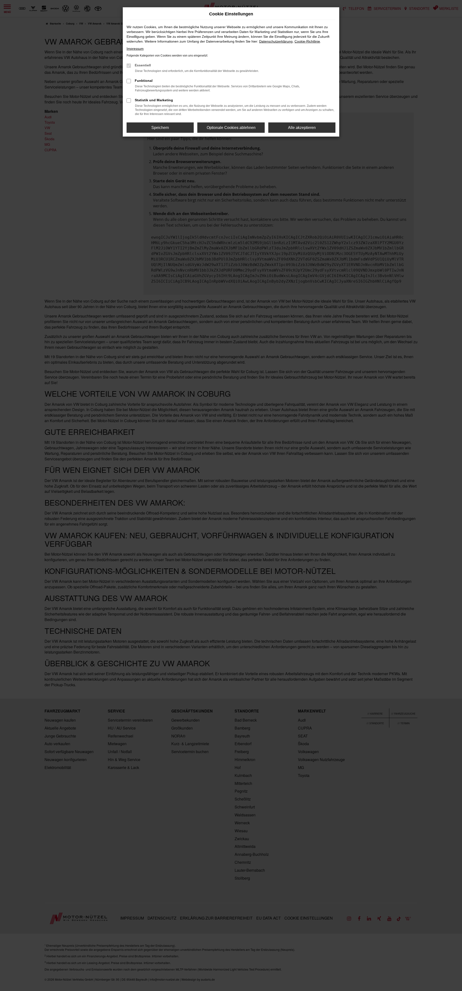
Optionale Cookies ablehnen (231, 128)
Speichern (160, 128)
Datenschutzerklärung (276, 41)
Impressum (135, 49)
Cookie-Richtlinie (307, 41)
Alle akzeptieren (302, 128)
